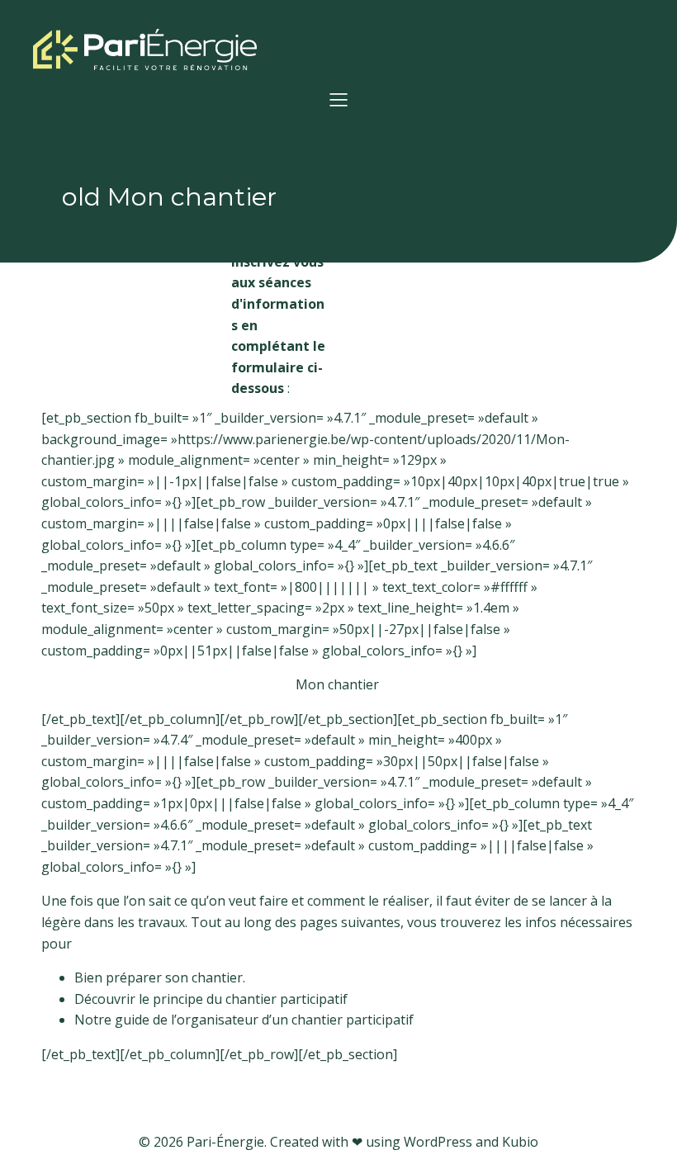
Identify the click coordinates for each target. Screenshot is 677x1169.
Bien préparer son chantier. (159, 977)
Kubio (520, 1142)
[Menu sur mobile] (338, 99)
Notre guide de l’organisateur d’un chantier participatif (244, 1019)
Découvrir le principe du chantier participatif (211, 999)
